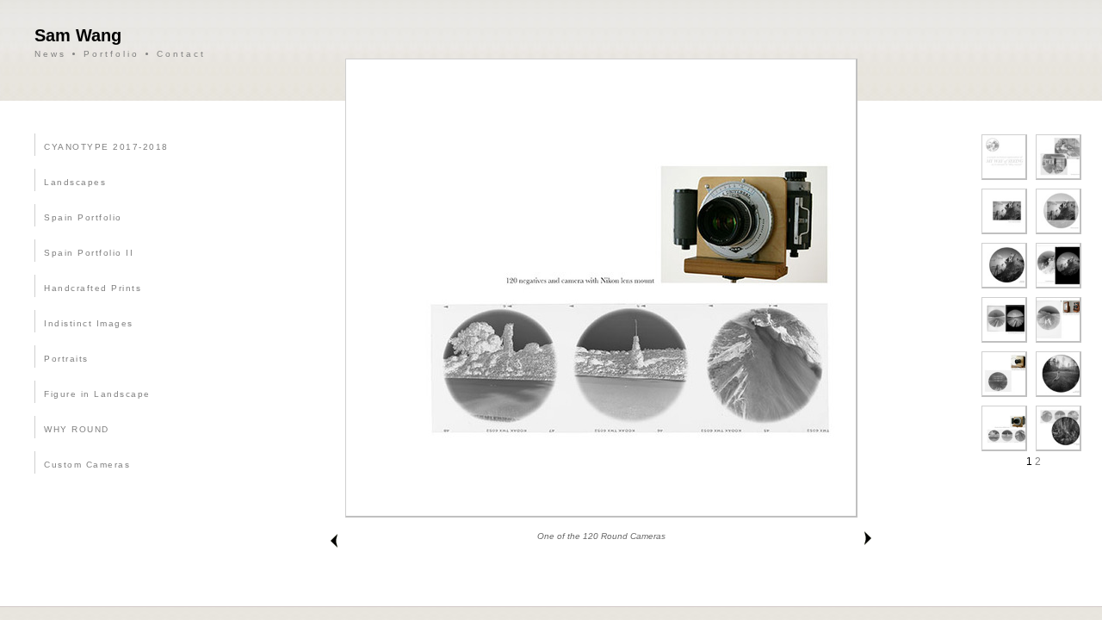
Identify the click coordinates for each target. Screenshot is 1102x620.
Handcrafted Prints (92, 288)
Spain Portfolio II (88, 252)
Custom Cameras (87, 464)
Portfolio (111, 54)
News (50, 54)
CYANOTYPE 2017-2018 (106, 147)
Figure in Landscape (97, 394)
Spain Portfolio (83, 217)
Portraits (66, 358)
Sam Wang (77, 35)
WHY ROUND (76, 429)
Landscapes (75, 182)
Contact (181, 54)
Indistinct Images (88, 323)
